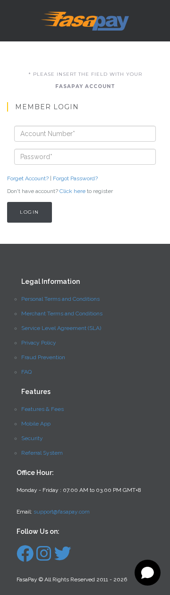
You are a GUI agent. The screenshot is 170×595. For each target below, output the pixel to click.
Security (32, 438)
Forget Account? (28, 178)
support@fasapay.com (62, 511)
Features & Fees (42, 409)
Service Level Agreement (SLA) (61, 328)
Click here (72, 191)
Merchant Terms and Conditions (61, 313)
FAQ (26, 372)
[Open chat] (148, 573)
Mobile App (36, 423)
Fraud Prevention (43, 357)
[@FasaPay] (62, 558)
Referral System (42, 453)
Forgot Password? (75, 178)
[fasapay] (25, 558)
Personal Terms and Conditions (60, 299)
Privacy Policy (38, 342)
